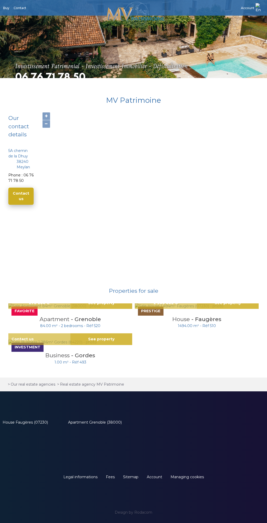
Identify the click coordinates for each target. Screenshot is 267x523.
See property (101, 339)
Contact (20, 8)
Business (58, 355)
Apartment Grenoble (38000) (95, 422)
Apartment (55, 319)
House (181, 319)
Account (247, 8)
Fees (110, 477)
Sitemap (130, 477)
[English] (260, 8)
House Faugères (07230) (25, 422)
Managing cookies (187, 477)
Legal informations (80, 477)
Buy (6, 8)
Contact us (21, 196)
